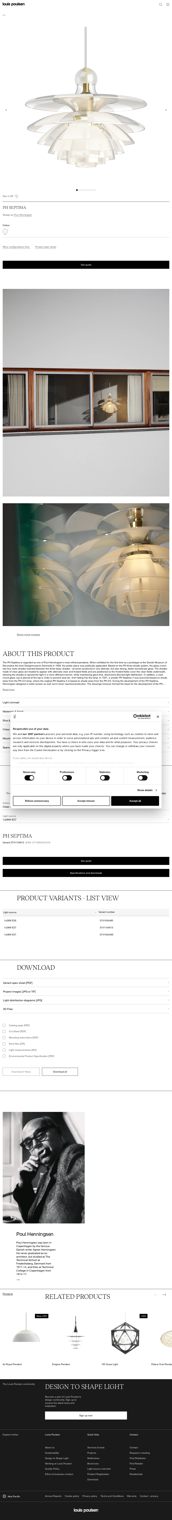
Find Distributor (138, 1458)
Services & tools (95, 1447)
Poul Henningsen (23, 214)
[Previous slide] (6, 110)
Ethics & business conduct (59, 1474)
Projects (91, 1452)
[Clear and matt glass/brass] (5, 231)
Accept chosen (86, 800)
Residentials (136, 1474)
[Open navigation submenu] (166, 6)
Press (133, 1468)
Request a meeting (140, 1452)
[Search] (160, 4)
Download (92, 1479)
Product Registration (98, 1474)
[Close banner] (158, 716)
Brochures (93, 1463)
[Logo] (14, 6)
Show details (145, 790)
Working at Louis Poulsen (58, 1463)
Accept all (135, 800)
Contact (134, 1447)
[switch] (67, 778)
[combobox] (49, 912)
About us (49, 1447)
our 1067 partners (34, 734)
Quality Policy (52, 1468)
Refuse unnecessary (37, 800)
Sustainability (52, 1452)
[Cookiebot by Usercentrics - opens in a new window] (135, 716)
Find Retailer (136, 1463)
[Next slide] (166, 110)
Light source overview (99, 1468)
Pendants (8, 1293)
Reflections (93, 1458)
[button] (77, 190)
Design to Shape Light (57, 1458)
